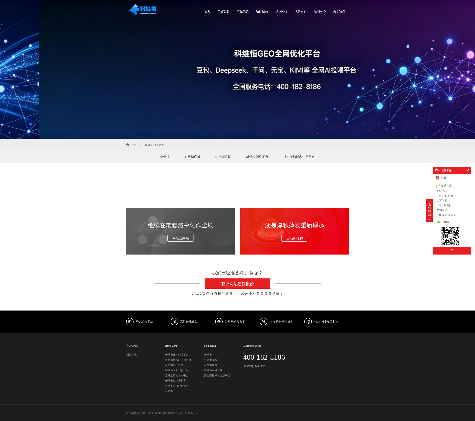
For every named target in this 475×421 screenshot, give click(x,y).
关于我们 (339, 11)
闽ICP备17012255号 (255, 366)
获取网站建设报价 (237, 283)
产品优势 (243, 11)
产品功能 (223, 11)
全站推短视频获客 (175, 380)
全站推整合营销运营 (177, 385)
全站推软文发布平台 (177, 375)
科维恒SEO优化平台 (177, 370)
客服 (443, 177)
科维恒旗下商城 (174, 365)
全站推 (165, 156)
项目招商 (262, 11)
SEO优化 (131, 354)
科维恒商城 (192, 156)
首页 (207, 11)
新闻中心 (320, 11)
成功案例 (301, 11)
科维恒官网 (223, 156)
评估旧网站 (180, 238)
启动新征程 (294, 238)
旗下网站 (281, 11)
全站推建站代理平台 (177, 354)
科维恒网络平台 (257, 156)
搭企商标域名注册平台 (299, 156)
